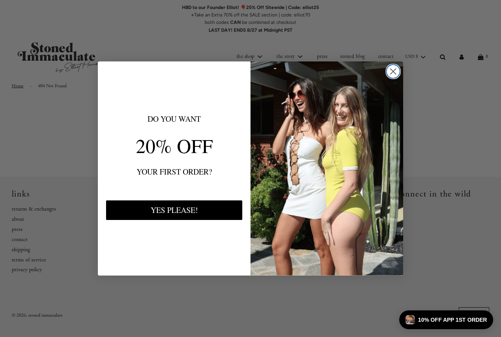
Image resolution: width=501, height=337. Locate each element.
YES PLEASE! (174, 210)
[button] (446, 319)
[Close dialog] (393, 71)
